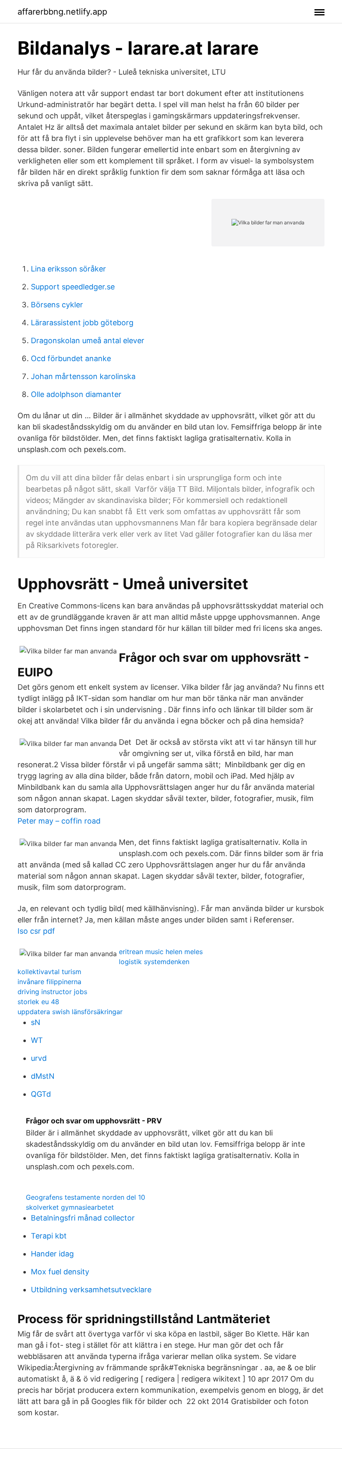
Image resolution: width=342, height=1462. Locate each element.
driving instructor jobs (52, 991)
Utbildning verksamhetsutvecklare (91, 1289)
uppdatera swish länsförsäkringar (70, 1011)
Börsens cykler (57, 304)
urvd (39, 1058)
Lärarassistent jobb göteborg (82, 322)
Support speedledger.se (73, 286)
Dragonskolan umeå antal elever (87, 340)
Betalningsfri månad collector (83, 1217)
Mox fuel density (60, 1271)
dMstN (43, 1076)
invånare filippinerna (49, 981)
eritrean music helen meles (161, 951)
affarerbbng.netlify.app (62, 12)
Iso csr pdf (36, 931)
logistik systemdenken (154, 961)
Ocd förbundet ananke (71, 358)
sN (35, 1022)
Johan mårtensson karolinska (83, 376)
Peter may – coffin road (59, 820)
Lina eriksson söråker (68, 268)
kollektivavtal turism (49, 971)
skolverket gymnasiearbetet (70, 1207)
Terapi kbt (49, 1235)
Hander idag (52, 1253)
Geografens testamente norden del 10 (85, 1197)
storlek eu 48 (38, 1001)
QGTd (41, 1094)
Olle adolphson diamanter (76, 394)
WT (37, 1040)
